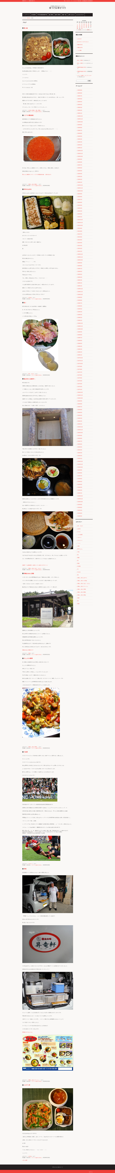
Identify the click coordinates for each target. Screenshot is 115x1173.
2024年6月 (79, 133)
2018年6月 (79, 340)
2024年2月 (79, 144)
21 (77, 27)
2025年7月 (79, 96)
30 (81, 28)
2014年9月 (79, 470)
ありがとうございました (83, 41)
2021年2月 (79, 248)
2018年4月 (79, 346)
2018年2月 (79, 352)
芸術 (29, 653)
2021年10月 (80, 225)
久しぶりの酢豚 (28, 658)
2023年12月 (80, 150)
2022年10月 (80, 190)
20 (90, 26)
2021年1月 (79, 251)
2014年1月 (79, 493)
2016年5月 (79, 412)
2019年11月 (80, 291)
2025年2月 (79, 110)
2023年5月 (79, 170)
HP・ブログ (31, 373)
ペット (78, 543)
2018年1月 (79, 355)
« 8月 (79, 29)
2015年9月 (79, 435)
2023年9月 (79, 159)
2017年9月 (79, 366)
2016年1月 (79, 424)
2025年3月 (79, 107)
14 (77, 26)
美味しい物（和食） (36, 110)
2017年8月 (79, 369)
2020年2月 (79, 283)
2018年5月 (79, 343)
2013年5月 (79, 516)
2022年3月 (79, 211)
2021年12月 (80, 219)
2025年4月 (79, 104)
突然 (25, 868)
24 (84, 27)
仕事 (78, 546)
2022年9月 (79, 193)
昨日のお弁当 (27, 189)
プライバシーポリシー (57, 1167)
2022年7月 (79, 199)
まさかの (79, 38)
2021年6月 (79, 237)
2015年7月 (79, 441)
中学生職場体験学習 (42, 14)
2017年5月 (79, 378)
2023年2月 (79, 179)
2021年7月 (79, 234)
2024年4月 (79, 139)
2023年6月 (79, 167)
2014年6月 (79, 478)
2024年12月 (80, 116)
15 (79, 26)
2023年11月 (80, 153)
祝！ (25, 302)
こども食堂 (79, 534)
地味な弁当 (79, 47)
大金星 (26, 752)
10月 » (88, 29)
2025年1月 (79, 113)
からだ (78, 531)
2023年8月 (79, 162)
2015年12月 (80, 426)
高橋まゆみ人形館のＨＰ (27, 650)
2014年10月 (80, 467)
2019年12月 (80, 288)
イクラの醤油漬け (29, 115)
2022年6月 (79, 202)
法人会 (78, 572)
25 (86, 27)
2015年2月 (79, 455)
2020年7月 (79, 268)
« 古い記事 (24, 1160)
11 (86, 24)
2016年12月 (80, 392)
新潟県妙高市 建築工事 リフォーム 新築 (57, 7)
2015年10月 (80, 432)
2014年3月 (79, 487)
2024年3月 (79, 142)
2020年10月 (80, 260)
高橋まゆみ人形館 (29, 573)
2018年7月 (79, 337)
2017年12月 (80, 357)
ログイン (91, 1172)
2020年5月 (79, 274)
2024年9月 (79, 124)
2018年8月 (79, 334)
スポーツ (30, 863)
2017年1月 (79, 389)
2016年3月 (79, 418)
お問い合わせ (71, 14)
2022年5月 (79, 205)
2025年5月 (79, 101)
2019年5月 (79, 308)
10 (84, 24)
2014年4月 (79, 484)
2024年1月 (79, 147)
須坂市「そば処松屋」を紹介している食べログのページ (35, 565)
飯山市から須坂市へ (29, 379)
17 (84, 26)
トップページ (26, 14)
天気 (78, 551)
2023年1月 (79, 182)
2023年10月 (80, 156)
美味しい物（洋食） (82, 595)
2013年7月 (79, 510)
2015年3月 (79, 452)
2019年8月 (79, 300)
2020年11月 (80, 257)
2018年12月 (80, 323)
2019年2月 (79, 317)
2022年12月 (80, 185)
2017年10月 (80, 363)
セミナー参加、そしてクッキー (84, 75)
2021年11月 (80, 222)
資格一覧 (64, 14)
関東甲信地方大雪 (81, 67)
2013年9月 (79, 504)
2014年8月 (79, 472)
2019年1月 (79, 320)
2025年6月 (79, 98)
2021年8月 (79, 231)
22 (79, 27)
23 (81, 27)
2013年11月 (80, 498)
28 (77, 28)
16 (81, 26)
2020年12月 (80, 254)
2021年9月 (79, 228)
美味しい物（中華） (33, 746)
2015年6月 (79, 444)
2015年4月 (79, 449)
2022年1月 (79, 216)
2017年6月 (79, 375)
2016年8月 (79, 403)
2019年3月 (79, 314)
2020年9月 (79, 262)
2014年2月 (79, 490)
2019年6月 (79, 306)
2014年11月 (80, 464)
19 (88, 26)
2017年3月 (79, 383)
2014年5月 (79, 481)
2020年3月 (79, 280)
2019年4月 (79, 311)
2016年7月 (79, 406)
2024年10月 (80, 121)
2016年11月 (80, 395)
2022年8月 (79, 196)
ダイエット (79, 540)
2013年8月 (79, 507)
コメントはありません (36, 111)
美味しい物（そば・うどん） (35, 568)
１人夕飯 (79, 50)
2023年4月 (79, 173)
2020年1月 (79, 285)
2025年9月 (79, 90)
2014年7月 (79, 475)
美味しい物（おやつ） (82, 577)
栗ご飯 (26, 28)
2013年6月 (79, 513)
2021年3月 (79, 245)
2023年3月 (79, 176)
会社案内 (33, 14)
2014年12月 (80, 461)
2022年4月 (79, 208)
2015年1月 (79, 458)
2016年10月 (80, 398)
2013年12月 (80, 496)
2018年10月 (80, 329)
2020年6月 (79, 271)
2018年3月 (79, 349)
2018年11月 (80, 326)
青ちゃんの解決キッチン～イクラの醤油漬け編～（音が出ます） (37, 174)
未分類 (78, 566)
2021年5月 (79, 239)
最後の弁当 (79, 44)
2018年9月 (79, 331)
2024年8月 (79, 127)
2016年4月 (79, 415)
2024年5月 (79, 136)
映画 (78, 563)
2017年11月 (80, 360)
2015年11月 (80, 429)
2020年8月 (79, 265)
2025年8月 (79, 93)
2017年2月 (79, 386)
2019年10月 (80, 294)
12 (88, 24)
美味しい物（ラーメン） (34, 1080)
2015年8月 (79, 438)
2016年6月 (79, 409)
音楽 (78, 603)
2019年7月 (79, 303)
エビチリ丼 (27, 1085)
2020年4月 (79, 277)
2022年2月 (79, 214)
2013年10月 (80, 501)
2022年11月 (80, 188)
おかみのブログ (80, 14)
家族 (78, 557)
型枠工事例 (57, 14)
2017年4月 (79, 380)
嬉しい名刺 (79, 60)
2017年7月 (79, 372)
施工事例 (51, 14)
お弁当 (29, 110)
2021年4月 (79, 242)
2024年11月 (80, 119)
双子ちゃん (79, 549)
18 (86, 26)
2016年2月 (79, 421)
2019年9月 (79, 297)
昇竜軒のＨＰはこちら (27, 1032)
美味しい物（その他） (82, 580)
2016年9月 (79, 401)
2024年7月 (79, 130)
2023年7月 (79, 165)
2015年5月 (79, 447)
